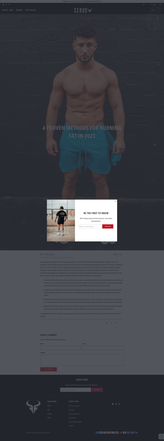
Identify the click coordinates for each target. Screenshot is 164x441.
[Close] (115, 201)
